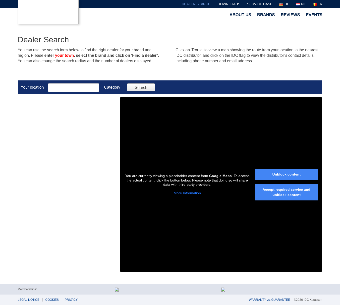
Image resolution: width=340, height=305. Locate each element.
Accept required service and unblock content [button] (286, 192)
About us (240, 14)
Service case (259, 4)
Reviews (290, 14)
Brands (266, 14)
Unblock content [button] (286, 174)
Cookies (52, 300)
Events (314, 14)
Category (112, 87)
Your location (32, 87)
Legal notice (28, 300)
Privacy (71, 300)
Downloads (229, 4)
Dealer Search (196, 4)
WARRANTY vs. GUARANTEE (269, 300)
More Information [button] (187, 193)
